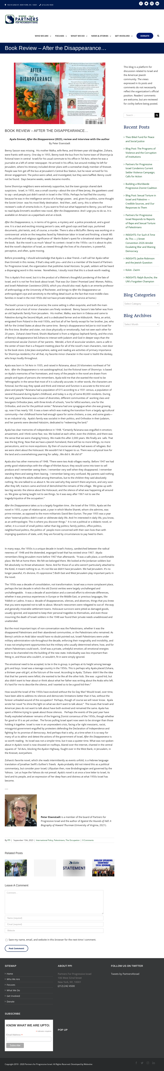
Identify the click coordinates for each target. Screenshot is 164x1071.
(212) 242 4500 (47, 5)
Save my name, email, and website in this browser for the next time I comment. (52, 939)
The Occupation (73, 840)
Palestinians (59, 840)
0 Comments (88, 840)
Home (10, 973)
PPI (9, 840)
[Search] (158, 36)
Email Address (14, 1034)
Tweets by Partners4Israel (125, 973)
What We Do (13, 990)
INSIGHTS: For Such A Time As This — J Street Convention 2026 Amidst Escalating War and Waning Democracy (140, 243)
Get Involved (13, 995)
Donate (10, 1001)
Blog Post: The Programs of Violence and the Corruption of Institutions (141, 152)
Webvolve (88, 1064)
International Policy (44, 840)
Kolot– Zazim (133, 269)
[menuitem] (45, 36)
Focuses (11, 984)
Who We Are (13, 979)
